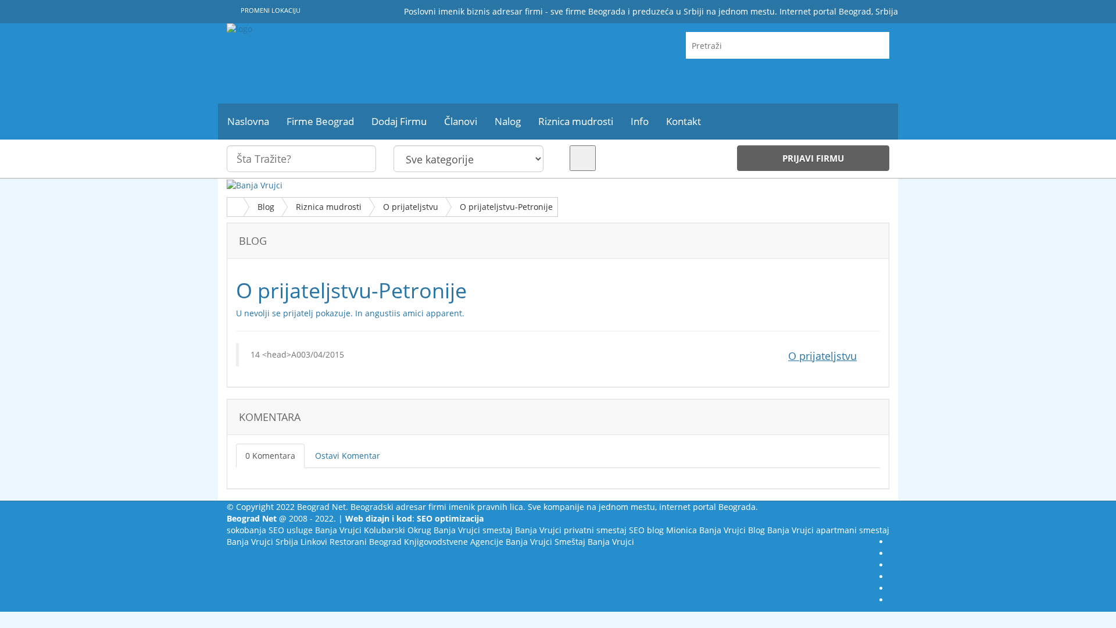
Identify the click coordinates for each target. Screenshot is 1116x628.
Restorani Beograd (366, 541)
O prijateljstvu (410, 206)
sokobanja (246, 530)
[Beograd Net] (331, 63)
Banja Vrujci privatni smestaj (571, 530)
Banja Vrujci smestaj (473, 530)
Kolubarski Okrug (397, 530)
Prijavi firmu (813, 158)
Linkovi (314, 541)
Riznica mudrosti (329, 206)
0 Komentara (270, 455)
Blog (265, 206)
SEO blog (646, 530)
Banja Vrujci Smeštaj (545, 541)
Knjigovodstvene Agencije (453, 541)
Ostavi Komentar (347, 455)
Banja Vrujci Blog (732, 530)
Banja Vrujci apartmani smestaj (828, 530)
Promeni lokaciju (270, 10)
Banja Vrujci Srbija (262, 541)
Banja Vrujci (338, 530)
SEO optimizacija (450, 518)
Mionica (681, 530)
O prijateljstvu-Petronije (506, 206)
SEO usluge (291, 530)
